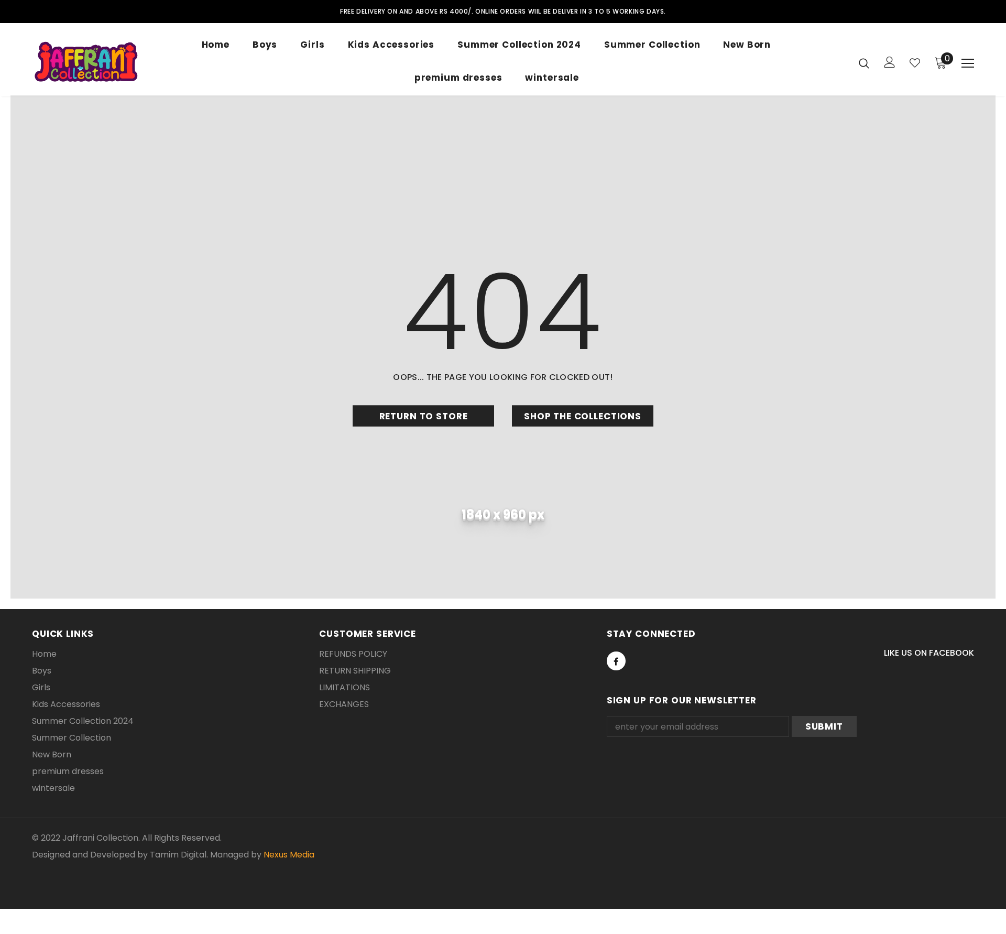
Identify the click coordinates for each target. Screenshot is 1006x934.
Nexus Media (289, 855)
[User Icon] (889, 62)
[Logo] (87, 62)
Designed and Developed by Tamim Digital (119, 855)
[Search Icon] (864, 63)
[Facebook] (616, 660)
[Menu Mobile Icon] (967, 63)
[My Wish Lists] (915, 63)
